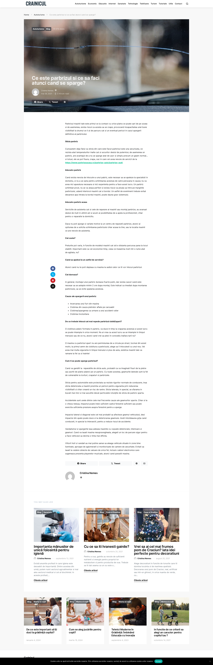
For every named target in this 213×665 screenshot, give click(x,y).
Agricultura (92, 512)
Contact (178, 3)
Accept (158, 661)
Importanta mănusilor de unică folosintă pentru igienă (54, 550)
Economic (92, 3)
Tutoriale (163, 3)
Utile (171, 3)
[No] (210, 661)
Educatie (103, 3)
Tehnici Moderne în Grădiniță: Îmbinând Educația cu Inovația (123, 632)
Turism (154, 3)
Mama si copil (40, 602)
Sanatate (122, 3)
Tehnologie (133, 3)
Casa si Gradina (113, 512)
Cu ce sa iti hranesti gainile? (106, 546)
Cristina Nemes (47, 91)
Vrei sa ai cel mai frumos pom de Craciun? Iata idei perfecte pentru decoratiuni (156, 550)
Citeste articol (40, 580)
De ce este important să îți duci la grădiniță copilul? (41, 631)
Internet (112, 3)
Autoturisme (80, 3)
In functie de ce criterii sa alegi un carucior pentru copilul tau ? (168, 632)
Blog (48, 29)
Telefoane (144, 3)
